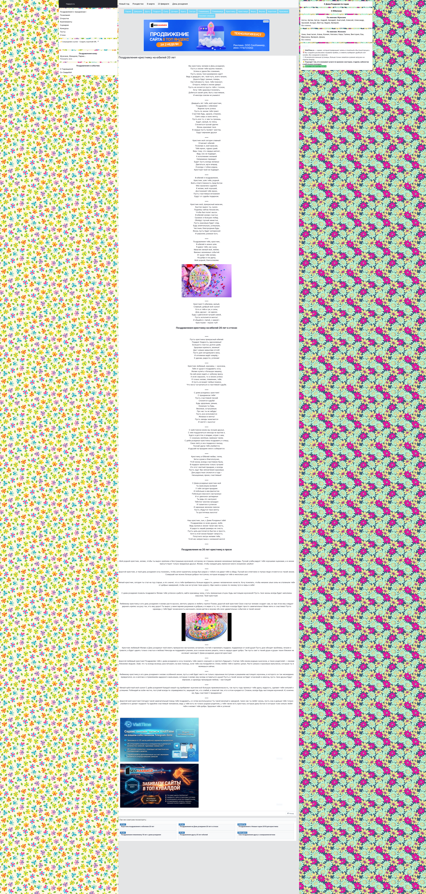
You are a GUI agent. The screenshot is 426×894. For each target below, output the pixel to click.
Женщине (73, 56)
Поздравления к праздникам (72, 12)
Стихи (63, 35)
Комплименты (66, 22)
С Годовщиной (66, 69)
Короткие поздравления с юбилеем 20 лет (137, 826)
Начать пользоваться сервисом (315, 66)
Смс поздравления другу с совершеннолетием (257, 835)
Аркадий (332, 20)
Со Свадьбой (66, 72)
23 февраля (163, 4)
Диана (322, 37)
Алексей (349, 20)
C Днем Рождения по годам (336, 4)
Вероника (305, 37)
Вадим (327, 23)
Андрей (323, 20)
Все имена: (306, 25)
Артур (317, 20)
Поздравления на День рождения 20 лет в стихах (199, 826)
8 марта (151, 4)
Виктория (355, 34)
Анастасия (311, 34)
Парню (81, 56)
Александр (359, 20)
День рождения (180, 4)
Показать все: (66, 59)
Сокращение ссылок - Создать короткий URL (79, 42)
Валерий (335, 23)
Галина (347, 34)
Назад (291, 813)
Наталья (333, 34)
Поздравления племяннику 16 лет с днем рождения (141, 835)
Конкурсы (64, 28)
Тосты (62, 32)
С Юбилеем (336, 11)
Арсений (305, 23)
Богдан (313, 23)
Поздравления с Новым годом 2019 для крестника (258, 826)
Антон (304, 20)
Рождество (138, 4)
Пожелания (65, 15)
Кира (340, 34)
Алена (319, 34)
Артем (310, 20)
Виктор (320, 23)
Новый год (124, 4)
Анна (303, 34)
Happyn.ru (70, 4)
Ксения (326, 34)
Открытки (64, 18)
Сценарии (64, 25)
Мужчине (64, 56)
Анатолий (341, 20)
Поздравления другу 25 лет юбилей (194, 835)
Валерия (314, 37)
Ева (361, 34)
